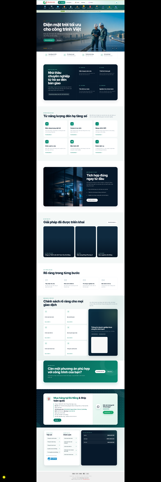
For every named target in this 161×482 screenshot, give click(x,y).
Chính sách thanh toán (68, 454)
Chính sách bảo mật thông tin (68, 442)
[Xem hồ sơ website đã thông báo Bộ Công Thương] (99, 345)
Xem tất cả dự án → (112, 222)
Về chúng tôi (69, 2)
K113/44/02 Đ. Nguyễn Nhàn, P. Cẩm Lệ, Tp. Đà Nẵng (75, 409)
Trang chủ (62, 2)
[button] (116, 2)
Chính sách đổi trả (67, 446)
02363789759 (72, 411)
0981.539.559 (110, 442)
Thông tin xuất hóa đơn (51, 438)
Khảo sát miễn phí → (49, 40)
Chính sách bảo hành (68, 438)
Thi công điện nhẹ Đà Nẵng (52, 452)
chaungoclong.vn (86, 479)
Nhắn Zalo (110, 371)
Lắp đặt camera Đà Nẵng (52, 448)
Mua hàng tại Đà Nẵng (66, 397)
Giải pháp (83, 2)
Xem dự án (59, 40)
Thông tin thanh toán (51, 445)
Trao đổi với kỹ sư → (92, 200)
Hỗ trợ (91, 2)
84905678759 (106, 409)
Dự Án (78, 2)
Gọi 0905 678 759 (100, 371)
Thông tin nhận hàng (51, 441)
